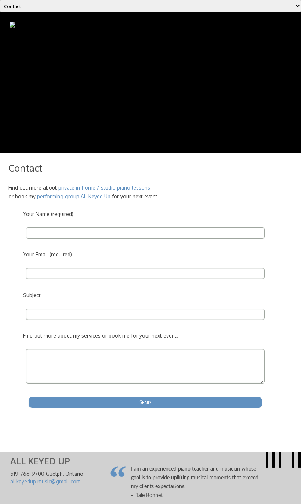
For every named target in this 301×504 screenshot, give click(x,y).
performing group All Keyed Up (73, 196)
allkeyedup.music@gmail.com (45, 481)
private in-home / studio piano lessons (104, 187)
